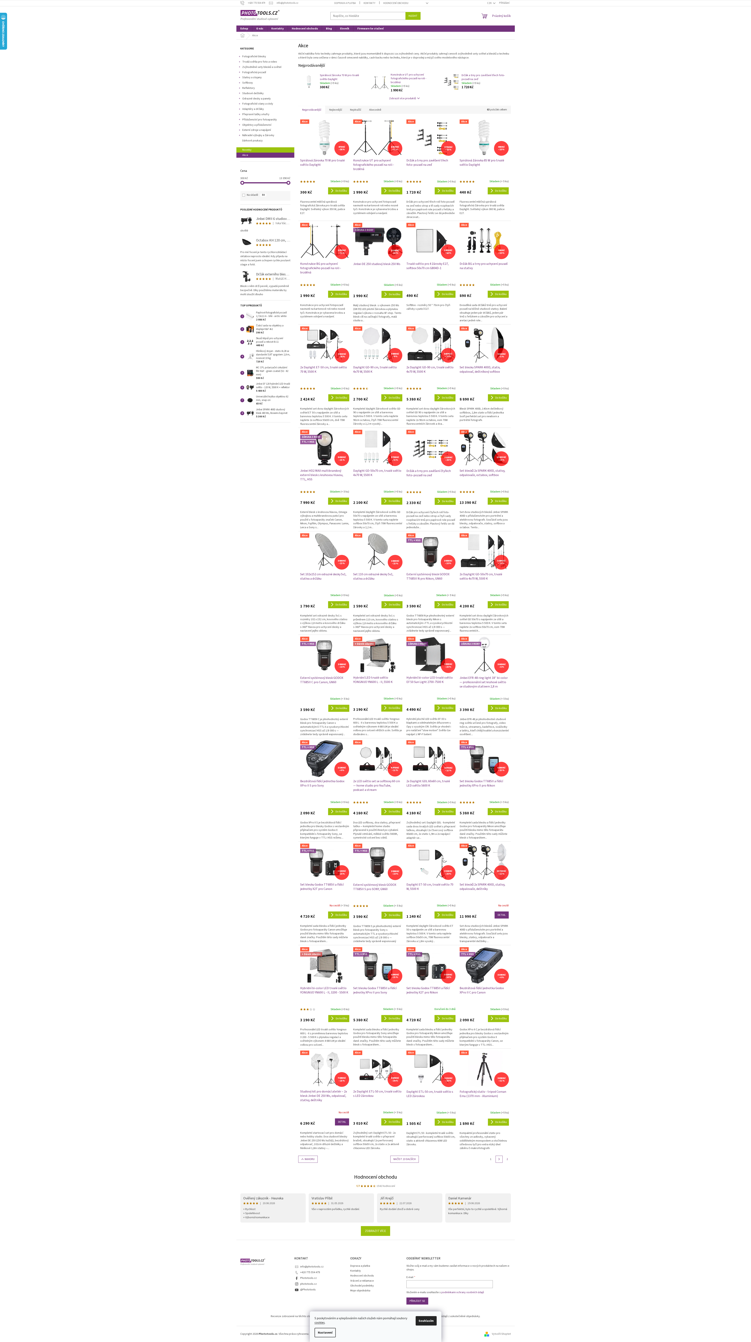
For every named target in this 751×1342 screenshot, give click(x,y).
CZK (489, 3)
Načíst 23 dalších (404, 1159)
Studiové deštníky (253, 93)
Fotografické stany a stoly (257, 104)
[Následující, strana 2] (499, 1159)
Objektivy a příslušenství (256, 125)
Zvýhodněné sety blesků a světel (261, 67)
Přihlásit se (417, 1301)
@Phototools (308, 1290)
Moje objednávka (360, 1291)
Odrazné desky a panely (256, 99)
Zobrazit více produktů (402, 98)
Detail (502, 915)
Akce (245, 155)
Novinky (247, 150)
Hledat (413, 16)
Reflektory (248, 88)
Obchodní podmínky (362, 1286)
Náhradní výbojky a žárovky (258, 135)
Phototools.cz (308, 1278)
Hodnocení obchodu (395, 3)
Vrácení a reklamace (362, 1281)
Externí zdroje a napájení (256, 130)
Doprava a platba (345, 3)
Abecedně (375, 110)
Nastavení (325, 1332)
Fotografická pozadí (254, 72)
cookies (320, 1322)
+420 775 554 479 (310, 1272)
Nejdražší (355, 110)
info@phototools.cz (312, 1267)
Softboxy (247, 83)
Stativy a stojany (252, 77)
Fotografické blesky (254, 56)
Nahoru (310, 1159)
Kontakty (369, 3)
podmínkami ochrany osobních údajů (462, 1292)
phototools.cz (308, 1284)
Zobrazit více (375, 1231)
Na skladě (256, 195)
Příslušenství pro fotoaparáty (259, 120)
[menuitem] (244, 28)
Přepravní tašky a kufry (255, 114)
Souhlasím (426, 1321)
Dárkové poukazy (252, 141)
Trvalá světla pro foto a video (259, 62)
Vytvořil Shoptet (501, 1334)
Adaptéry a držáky (253, 109)
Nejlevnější (335, 110)
